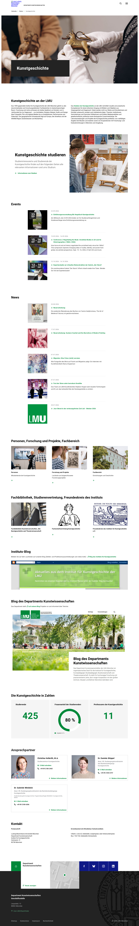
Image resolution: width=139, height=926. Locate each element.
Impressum (36, 921)
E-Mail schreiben (45, 765)
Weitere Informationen (58, 778)
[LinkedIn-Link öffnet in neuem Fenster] (113, 866)
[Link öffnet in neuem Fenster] (50, 875)
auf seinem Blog (34, 606)
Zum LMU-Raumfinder (21, 911)
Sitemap (14, 921)
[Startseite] (16, 866)
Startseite (14, 11)
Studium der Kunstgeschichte (84, 106)
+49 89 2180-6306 (23, 804)
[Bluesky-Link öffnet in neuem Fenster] (94, 866)
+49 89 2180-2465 (46, 769)
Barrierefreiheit (48, 921)
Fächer (21, 11)
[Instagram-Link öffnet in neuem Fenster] (103, 866)
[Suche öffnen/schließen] (121, 3)
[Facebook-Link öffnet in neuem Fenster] (84, 866)
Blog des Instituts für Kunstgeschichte (102, 557)
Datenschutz (24, 921)
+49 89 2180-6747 (107, 773)
